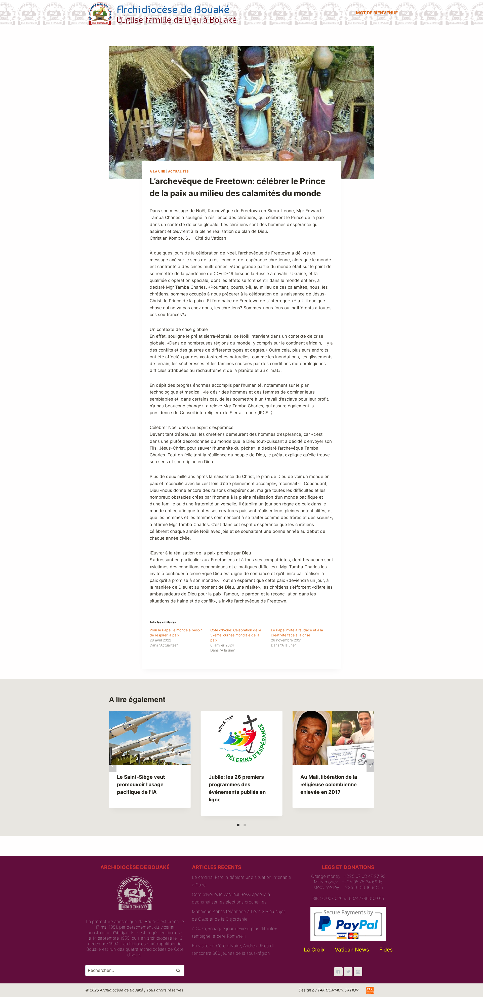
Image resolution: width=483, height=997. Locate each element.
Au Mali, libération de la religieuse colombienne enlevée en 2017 (328, 784)
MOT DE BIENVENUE (377, 12)
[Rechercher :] (134, 970)
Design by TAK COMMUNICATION (328, 990)
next (370, 765)
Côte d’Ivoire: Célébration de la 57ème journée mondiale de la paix (235, 635)
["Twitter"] (348, 971)
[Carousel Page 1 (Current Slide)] (238, 825)
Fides (386, 949)
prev (112, 765)
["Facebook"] (338, 971)
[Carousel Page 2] (245, 825)
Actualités (178, 171)
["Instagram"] (358, 971)
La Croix (314, 949)
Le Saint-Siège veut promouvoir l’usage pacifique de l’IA (141, 784)
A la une (157, 171)
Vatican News (352, 949)
